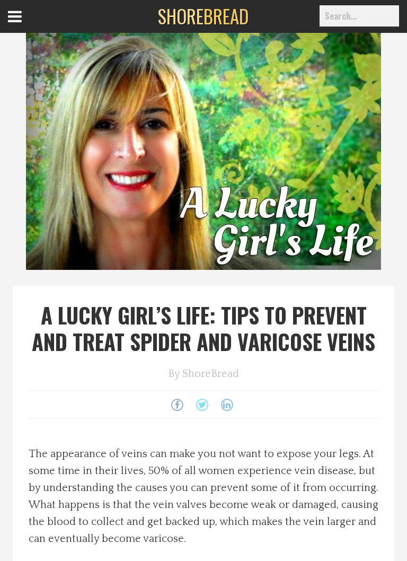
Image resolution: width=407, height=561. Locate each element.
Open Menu (28, 26)
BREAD (203, 16)
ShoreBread (210, 374)
